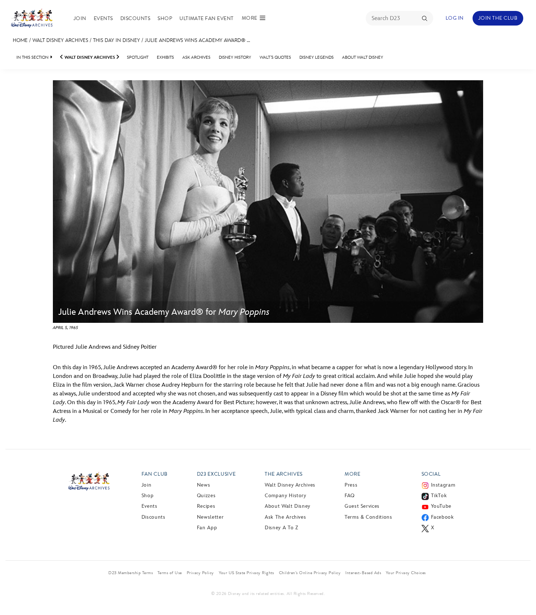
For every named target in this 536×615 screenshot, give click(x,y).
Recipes (206, 506)
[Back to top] (522, 594)
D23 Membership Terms (130, 572)
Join (80, 18)
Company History (285, 495)
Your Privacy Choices (406, 572)
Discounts (135, 18)
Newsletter (210, 517)
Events (103, 18)
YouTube (441, 506)
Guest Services (362, 506)
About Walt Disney (362, 57)
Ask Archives (196, 57)
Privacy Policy (200, 572)
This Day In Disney (116, 40)
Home (20, 40)
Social (431, 474)
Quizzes (206, 495)
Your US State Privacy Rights (246, 572)
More (353, 474)
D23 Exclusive (216, 474)
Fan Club (154, 474)
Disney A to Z (281, 528)
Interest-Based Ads (363, 572)
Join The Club (497, 18)
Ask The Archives (285, 517)
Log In (455, 18)
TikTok (439, 495)
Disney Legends (316, 57)
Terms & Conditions (368, 517)
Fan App (207, 528)
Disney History (235, 57)
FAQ (350, 495)
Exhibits (165, 57)
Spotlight (137, 57)
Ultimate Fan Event (206, 18)
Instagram (443, 485)
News (203, 485)
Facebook (442, 517)
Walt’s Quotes (275, 57)
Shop (165, 18)
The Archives (284, 474)
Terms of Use (170, 572)
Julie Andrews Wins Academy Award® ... (197, 40)
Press (351, 485)
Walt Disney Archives (60, 40)
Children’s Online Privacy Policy (310, 572)
